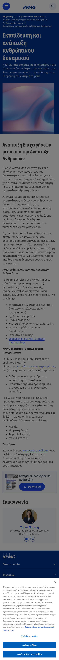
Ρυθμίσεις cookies (29, 636)
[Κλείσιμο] (55, 582)
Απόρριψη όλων (29, 645)
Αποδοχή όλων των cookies (29, 654)
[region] (29, 619)
